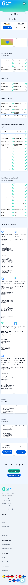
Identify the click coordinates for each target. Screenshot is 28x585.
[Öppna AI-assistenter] (22, 580)
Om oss (4, 518)
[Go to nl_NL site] (10, 580)
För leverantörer (6, 544)
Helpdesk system (14, 471)
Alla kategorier (5, 566)
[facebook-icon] (3, 509)
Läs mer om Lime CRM (7, 452)
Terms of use (5, 531)
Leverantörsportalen (7, 548)
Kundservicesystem (14, 475)
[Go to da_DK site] (16, 576)
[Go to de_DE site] (12, 576)
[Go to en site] (18, 580)
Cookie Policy (5, 535)
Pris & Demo (7, 27)
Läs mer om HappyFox (21, 27)
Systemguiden (5, 561)
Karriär (3, 522)
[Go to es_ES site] (20, 576)
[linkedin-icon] (8, 509)
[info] (25, 13)
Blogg (3, 557)
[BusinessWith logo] (7, 3)
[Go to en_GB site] (8, 576)
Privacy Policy (5, 526)
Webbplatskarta (5, 570)
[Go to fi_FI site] (24, 576)
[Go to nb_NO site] (14, 580)
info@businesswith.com (7, 495)
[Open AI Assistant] (13, 509)
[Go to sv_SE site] (4, 576)
